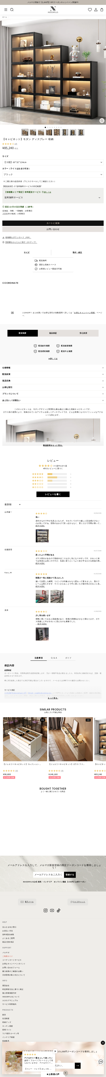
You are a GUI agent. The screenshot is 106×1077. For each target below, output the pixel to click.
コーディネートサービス (12, 960)
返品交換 (6, 380)
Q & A (54, 657)
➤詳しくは (53, 358)
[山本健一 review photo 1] (42, 535)
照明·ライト (7, 1030)
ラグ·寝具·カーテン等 (10, 1033)
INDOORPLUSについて (11, 997)
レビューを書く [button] (53, 494)
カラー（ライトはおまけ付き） (16, 168)
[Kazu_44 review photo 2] (57, 596)
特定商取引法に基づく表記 (12, 989)
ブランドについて (10, 393)
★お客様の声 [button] (53, 1074)
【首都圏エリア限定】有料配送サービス (27, 192)
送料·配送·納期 (8, 934)
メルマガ (5, 952)
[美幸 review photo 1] (42, 634)
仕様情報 (6, 367)
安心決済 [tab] (83, 333)
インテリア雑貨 (8, 1037)
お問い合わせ (53, 229)
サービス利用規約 (9, 1004)
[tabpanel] (53, 352)
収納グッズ (6, 1022)
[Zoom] (101, 120)
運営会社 (5, 985)
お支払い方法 (7, 931)
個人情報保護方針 (9, 993)
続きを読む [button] (40, 526)
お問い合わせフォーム (11, 967)
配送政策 (6, 374)
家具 (4, 1015)
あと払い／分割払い (11, 400)
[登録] (78, 1066)
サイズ (5, 156)
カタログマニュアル (10, 1000)
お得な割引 (7, 387)
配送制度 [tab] (22, 333)
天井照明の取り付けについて (13, 975)
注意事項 (39, 657)
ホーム (4, 17)
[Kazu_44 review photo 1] (42, 596)
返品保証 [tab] (53, 333)
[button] (8, 144)
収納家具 (5, 1041)
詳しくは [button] (47, 192)
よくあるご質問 (8, 938)
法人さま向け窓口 (9, 927)
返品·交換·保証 (8, 942)
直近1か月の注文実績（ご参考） (19, 207)
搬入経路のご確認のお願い (12, 971)
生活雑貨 (5, 1018)
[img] (41, 513)
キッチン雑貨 (7, 1026)
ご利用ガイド (7, 956)
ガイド (68, 657)
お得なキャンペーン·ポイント (14, 964)
